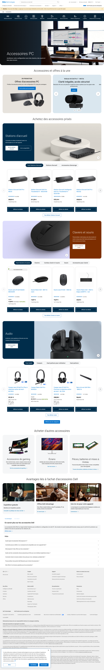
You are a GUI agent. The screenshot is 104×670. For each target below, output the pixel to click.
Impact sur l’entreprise (32, 604)
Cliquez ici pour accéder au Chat (55, 643)
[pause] (75, 110)
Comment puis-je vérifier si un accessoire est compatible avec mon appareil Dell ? (25, 545)
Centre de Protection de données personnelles (87, 596)
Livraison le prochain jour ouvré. (85, 652)
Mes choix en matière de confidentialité (52, 614)
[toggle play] (98, 157)
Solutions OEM (55, 591)
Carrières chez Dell (31, 591)
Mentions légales (80, 593)
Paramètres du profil (31, 579)
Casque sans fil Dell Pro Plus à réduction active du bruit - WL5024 (17, 389)
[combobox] (39, 2)
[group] (77, 94)
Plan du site (5, 574)
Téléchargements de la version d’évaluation (86, 601)
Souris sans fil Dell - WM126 (62, 290)
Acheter (77, 88)
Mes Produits (30, 581)
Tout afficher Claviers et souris (52, 315)
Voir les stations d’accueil (11, 148)
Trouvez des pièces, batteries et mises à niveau (85, 469)
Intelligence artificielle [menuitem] (7, 5)
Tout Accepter (44, 664)
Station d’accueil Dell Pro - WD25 (16, 190)
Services (4, 596)
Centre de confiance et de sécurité (84, 599)
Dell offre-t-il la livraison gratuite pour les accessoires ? (19, 565)
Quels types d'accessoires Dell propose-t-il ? (16, 541)
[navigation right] (102, 17)
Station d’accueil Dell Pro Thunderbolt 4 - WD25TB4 (39, 190)
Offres (4, 599)
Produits (5, 591)
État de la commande (32, 576)
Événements (79, 591)
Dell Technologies (7, 611)
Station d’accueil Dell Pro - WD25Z (84, 190)
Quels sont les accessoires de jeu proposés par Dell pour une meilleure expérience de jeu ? (27, 553)
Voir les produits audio (11, 345)
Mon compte (30, 574)
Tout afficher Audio (52, 415)
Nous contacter (80, 576)
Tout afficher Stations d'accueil (52, 215)
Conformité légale (93, 614)
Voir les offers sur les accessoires (26, 88)
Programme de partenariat (58, 593)
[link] (83, 2)
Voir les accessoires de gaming (18, 468)
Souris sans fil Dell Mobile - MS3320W (16, 291)
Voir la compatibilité (24, 148)
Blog (78, 588)
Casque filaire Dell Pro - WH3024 (38, 388)
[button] (73, 2)
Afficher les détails (18, 209)
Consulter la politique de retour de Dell (13, 510)
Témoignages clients (31, 606)
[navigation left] (8, 165)
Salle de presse (30, 599)
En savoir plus (40, 511)
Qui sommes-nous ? (31, 588)
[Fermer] (48, 650)
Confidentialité (37, 614)
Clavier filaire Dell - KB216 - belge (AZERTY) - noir (85, 291)
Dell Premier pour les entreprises (94, 5)
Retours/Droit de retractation (58, 579)
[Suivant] (100, 190)
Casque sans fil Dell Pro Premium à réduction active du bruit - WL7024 (62, 389)
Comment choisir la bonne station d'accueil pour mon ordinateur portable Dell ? (25, 557)
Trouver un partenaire (56, 588)
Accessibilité (5, 617)
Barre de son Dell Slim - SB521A (83, 388)
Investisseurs (30, 596)
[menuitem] (20, 5)
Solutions (5, 593)
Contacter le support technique (59, 576)
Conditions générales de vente (24, 614)
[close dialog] (102, 9)
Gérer (9, 664)
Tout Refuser (33, 664)
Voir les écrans (51, 466)
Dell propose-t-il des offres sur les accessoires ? (17, 549)
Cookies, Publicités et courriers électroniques (76, 614)
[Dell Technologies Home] (8, 2)
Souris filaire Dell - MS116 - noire (39, 291)
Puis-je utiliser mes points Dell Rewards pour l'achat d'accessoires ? (22, 561)
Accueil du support (56, 574)
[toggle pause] (98, 355)
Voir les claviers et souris (79, 246)
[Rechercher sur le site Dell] (58, 2)
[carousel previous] (56, 94)
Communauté (80, 574)
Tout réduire (17, 518)
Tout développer (8, 518)
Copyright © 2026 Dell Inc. (8, 614)
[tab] (34, 165)
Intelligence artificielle (7, 588)
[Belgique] (3, 12)
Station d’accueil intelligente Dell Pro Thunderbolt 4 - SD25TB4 (63, 191)
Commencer (74, 511)
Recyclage (29, 601)
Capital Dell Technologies (32, 593)
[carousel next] (98, 94)
